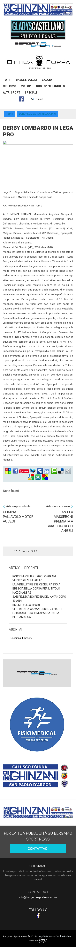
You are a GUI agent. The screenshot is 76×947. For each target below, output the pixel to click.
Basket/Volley (26, 79)
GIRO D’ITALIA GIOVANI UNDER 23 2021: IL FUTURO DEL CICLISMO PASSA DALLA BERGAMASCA (37, 613)
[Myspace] (40, 471)
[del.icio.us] (61, 471)
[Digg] (68, 471)
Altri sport (11, 92)
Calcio (47, 79)
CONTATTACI (38, 848)
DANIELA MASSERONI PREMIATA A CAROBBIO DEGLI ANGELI (59, 519)
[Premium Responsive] (45, 477)
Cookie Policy (63, 936)
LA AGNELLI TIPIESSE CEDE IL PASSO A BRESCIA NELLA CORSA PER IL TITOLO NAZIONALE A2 (36, 588)
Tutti (7, 79)
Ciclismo (9, 86)
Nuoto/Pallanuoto (50, 86)
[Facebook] (15, 471)
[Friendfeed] (47, 471)
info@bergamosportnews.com (38, 897)
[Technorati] (54, 471)
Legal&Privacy (46, 936)
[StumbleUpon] (38, 477)
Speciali (31, 92)
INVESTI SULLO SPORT (26, 604)
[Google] (31, 477)
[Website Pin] (8, 471)
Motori (26, 86)
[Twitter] (33, 471)
